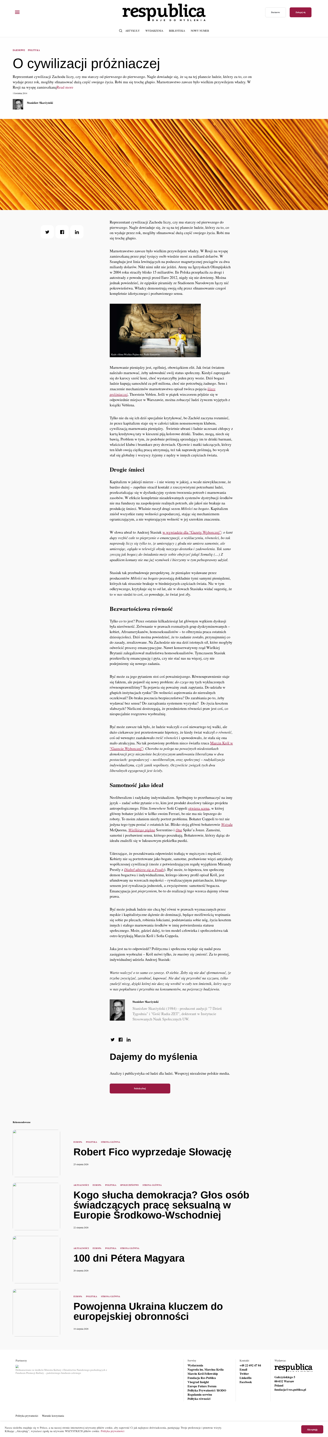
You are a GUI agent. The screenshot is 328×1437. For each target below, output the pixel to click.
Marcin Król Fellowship (203, 1373)
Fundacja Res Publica (202, 1377)
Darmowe (275, 12)
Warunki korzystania (53, 1415)
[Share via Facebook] (62, 231)
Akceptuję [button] (312, 1429)
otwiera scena (198, 808)
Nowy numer (200, 30)
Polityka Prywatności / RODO (207, 1390)
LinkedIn (246, 1377)
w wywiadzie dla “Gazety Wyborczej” (191, 532)
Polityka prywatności (27, 1415)
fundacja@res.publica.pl (290, 1389)
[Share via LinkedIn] (77, 231)
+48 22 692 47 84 (250, 1365)
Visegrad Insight (198, 1382)
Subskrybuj (140, 1088)
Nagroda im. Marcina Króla (206, 1369)
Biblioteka (177, 30)
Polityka (34, 50)
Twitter (244, 1373)
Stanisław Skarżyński (40, 103)
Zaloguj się (301, 12)
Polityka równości (199, 1398)
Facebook (246, 1382)
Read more (65, 87)
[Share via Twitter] (47, 231)
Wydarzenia (154, 30)
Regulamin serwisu (200, 1394)
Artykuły (132, 30)
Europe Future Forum (202, 1386)
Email (243, 1369)
